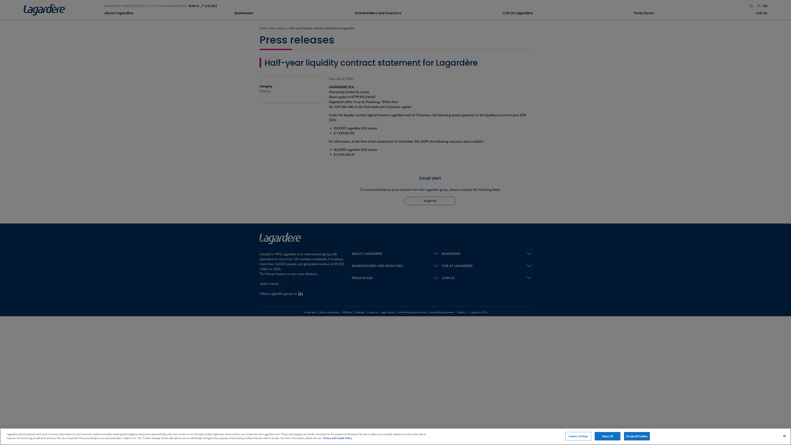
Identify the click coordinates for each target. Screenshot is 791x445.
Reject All (607, 436)
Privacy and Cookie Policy (337, 438)
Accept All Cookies (637, 436)
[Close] (784, 436)
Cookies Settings (578, 436)
